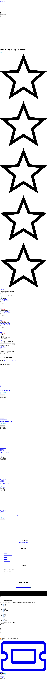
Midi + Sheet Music (10, 360)
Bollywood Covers (3, 387)
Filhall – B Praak (4, 452)
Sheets (1, 512)
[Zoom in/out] (0, 678)
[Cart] (1, 18)
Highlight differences (8, 600)
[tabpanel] (23, 360)
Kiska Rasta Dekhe (3, 298)
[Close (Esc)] (4, 678)
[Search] (0, 16)
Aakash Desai (2, 1)
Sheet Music (17, 360)
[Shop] (23, 626)
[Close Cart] (0, 633)
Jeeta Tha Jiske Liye (5, 390)
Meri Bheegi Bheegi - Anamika (6, 292)
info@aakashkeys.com (23, 542)
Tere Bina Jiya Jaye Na (4, 310)
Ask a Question (3, 347)
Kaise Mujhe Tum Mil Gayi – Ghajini (9, 515)
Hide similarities (7, 599)
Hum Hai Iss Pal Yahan (6, 483)
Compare (2, 346)
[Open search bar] (0, 13)
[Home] (23, 625)
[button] (15, 6)
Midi (5, 360)
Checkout (2, 676)
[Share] (2, 678)
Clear (1, 308)
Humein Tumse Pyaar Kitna (7, 421)
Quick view (2, 426)
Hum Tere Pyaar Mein (4, 322)
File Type (2, 334)
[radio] (24, 303)
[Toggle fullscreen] (1, 678)
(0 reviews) (2, 289)
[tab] (23, 352)
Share (1, 348)
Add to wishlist (3, 385)
